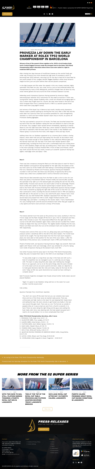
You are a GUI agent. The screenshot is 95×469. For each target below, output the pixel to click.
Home (52, 442)
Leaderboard (54, 448)
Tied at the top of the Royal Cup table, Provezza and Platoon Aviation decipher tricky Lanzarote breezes (35, 399)
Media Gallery (54, 452)
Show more (47, 409)
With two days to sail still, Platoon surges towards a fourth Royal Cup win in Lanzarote (12, 398)
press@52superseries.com (12, 454)
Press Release (38, 49)
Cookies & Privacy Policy (34, 442)
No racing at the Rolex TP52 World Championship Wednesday (24, 357)
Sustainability (54, 450)
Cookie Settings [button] (32, 444)
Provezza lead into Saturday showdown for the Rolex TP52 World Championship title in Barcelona (34, 361)
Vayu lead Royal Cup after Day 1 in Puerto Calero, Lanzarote (58, 396)
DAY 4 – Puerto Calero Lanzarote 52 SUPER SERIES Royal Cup (72, 8)
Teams (53, 446)
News (32, 49)
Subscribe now (44, 429)
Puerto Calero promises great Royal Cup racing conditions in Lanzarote (82, 397)
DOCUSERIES (7, 14)
